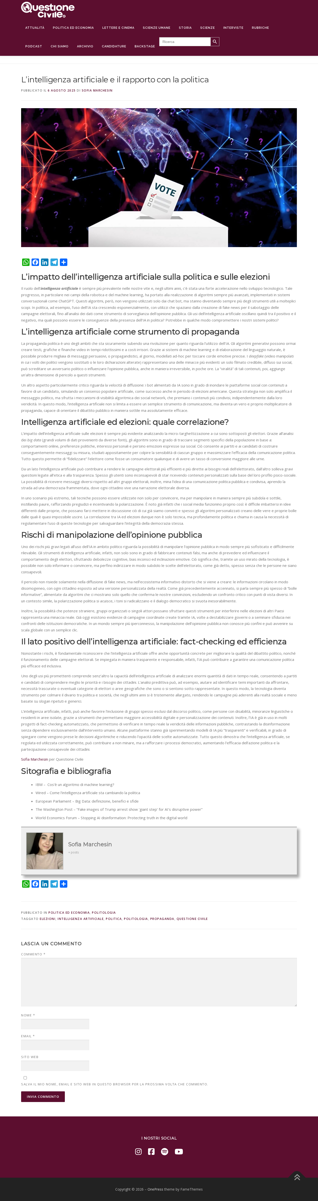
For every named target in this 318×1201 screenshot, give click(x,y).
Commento (33, 954)
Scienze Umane (156, 28)
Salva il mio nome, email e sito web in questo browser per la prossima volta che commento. (114, 1084)
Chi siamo (60, 46)
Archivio (85, 46)
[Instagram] (138, 1151)
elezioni (47, 919)
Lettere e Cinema (118, 28)
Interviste (233, 28)
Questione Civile (192, 919)
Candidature (114, 46)
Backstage (145, 46)
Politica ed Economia (73, 28)
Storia (185, 28)
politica (114, 919)
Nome (28, 1015)
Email (28, 1036)
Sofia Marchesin (97, 90)
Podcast (33, 46)
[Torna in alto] (297, 1178)
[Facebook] (151, 1151)
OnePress (155, 1189)
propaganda (162, 919)
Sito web (30, 1057)
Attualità (34, 28)
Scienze (207, 28)
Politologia (104, 912)
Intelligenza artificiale (81, 919)
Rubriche (260, 28)
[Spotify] (164, 1151)
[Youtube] (179, 1151)
